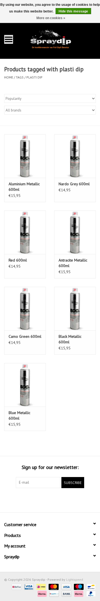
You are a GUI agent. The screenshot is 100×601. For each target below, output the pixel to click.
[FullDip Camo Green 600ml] (25, 308)
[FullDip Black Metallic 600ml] (75, 308)
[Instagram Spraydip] (55, 499)
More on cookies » (50, 18)
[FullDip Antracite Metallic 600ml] (75, 232)
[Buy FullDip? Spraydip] (58, 39)
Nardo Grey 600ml (74, 183)
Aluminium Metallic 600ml (24, 186)
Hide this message (73, 11)
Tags (20, 77)
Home (8, 77)
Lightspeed (74, 579)
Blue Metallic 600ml (19, 415)
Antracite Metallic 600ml (73, 263)
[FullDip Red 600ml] (25, 232)
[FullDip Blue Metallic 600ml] (25, 385)
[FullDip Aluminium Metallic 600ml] (25, 156)
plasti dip (34, 77)
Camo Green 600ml (25, 336)
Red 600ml (18, 260)
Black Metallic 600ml (70, 339)
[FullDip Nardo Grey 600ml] (75, 156)
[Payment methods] (16, 586)
